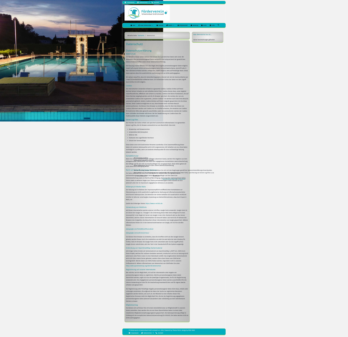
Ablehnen (156, 176)
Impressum (182, 179)
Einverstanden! (142, 176)
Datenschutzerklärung (170, 179)
